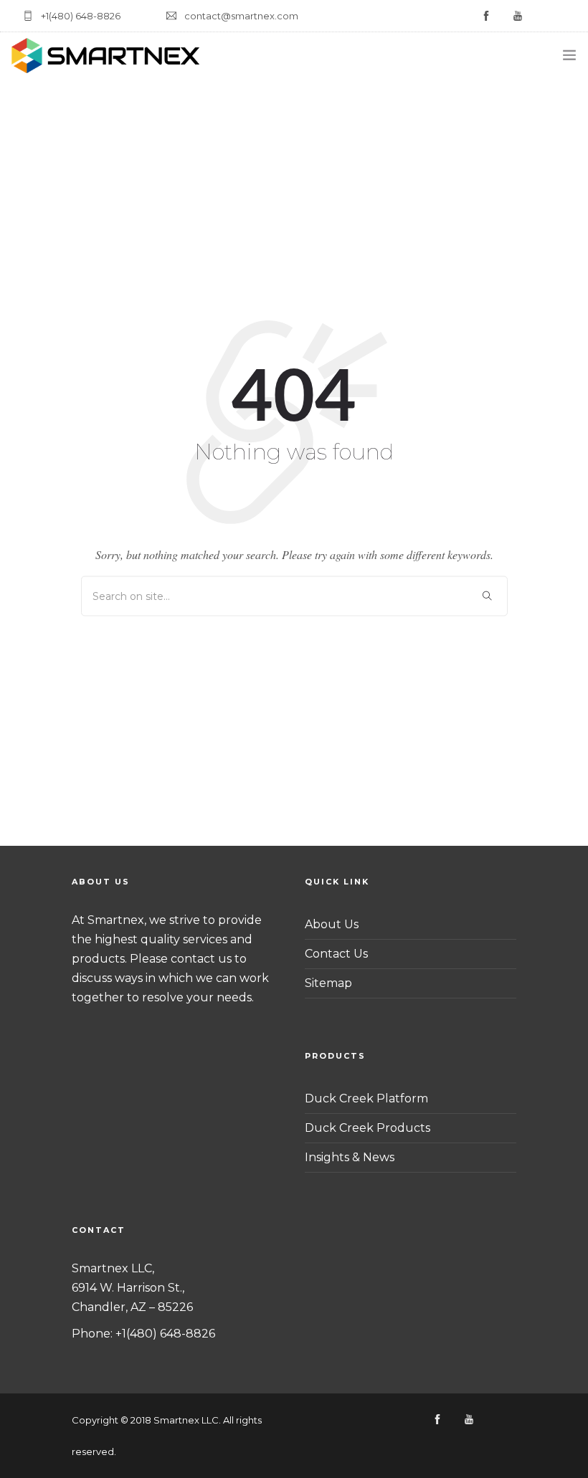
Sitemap (328, 983)
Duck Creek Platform (366, 1098)
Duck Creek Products (367, 1128)
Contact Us (336, 953)
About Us (332, 924)
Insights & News (349, 1157)
